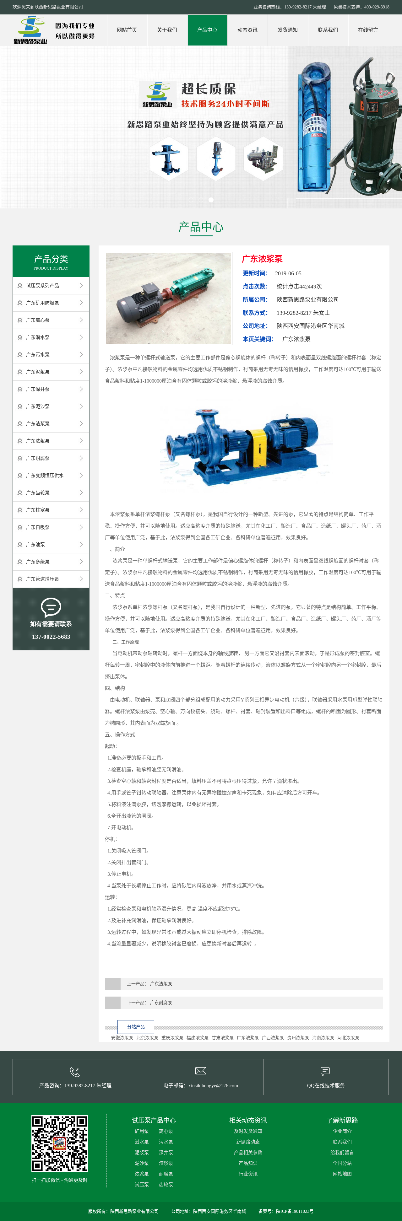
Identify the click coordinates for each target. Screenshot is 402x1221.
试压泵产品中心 (154, 1120)
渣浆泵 (166, 1163)
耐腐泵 (166, 1173)
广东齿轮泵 (38, 492)
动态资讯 (247, 30)
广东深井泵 (38, 389)
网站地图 (342, 1173)
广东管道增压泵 (42, 579)
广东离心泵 (38, 320)
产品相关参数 (248, 1152)
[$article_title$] (168, 298)
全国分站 (342, 1163)
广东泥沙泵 (38, 406)
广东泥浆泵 (38, 371)
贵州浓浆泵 (298, 1037)
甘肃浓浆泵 (223, 1037)
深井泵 (166, 1152)
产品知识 (248, 1163)
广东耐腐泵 (38, 458)
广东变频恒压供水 (45, 475)
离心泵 (166, 1131)
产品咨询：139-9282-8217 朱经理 (75, 1085)
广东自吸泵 (38, 527)
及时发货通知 (248, 1131)
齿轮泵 (166, 1184)
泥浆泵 (142, 1152)
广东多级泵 (38, 561)
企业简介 (342, 1131)
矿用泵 (142, 1131)
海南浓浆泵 (323, 1037)
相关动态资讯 (248, 1120)
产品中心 (207, 30)
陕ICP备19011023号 (295, 1211)
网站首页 (127, 30)
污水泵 (166, 1141)
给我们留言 (342, 1152)
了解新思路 (342, 1120)
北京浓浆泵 (147, 1037)
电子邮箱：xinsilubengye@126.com (200, 1085)
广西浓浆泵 (273, 1037)
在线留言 (368, 30)
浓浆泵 (142, 1173)
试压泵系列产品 (42, 285)
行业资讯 (248, 1173)
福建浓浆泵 (198, 1037)
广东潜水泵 (38, 337)
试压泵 (142, 1184)
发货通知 (288, 30)
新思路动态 (248, 1141)
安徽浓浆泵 (122, 1037)
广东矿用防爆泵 (42, 302)
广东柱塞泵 (38, 510)
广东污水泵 (38, 354)
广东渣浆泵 (38, 423)
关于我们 (167, 30)
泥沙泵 (142, 1163)
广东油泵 (35, 544)
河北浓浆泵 (348, 1037)
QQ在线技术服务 (326, 1085)
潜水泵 (142, 1141)
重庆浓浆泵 (172, 1037)
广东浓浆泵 (38, 441)
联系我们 (328, 30)
